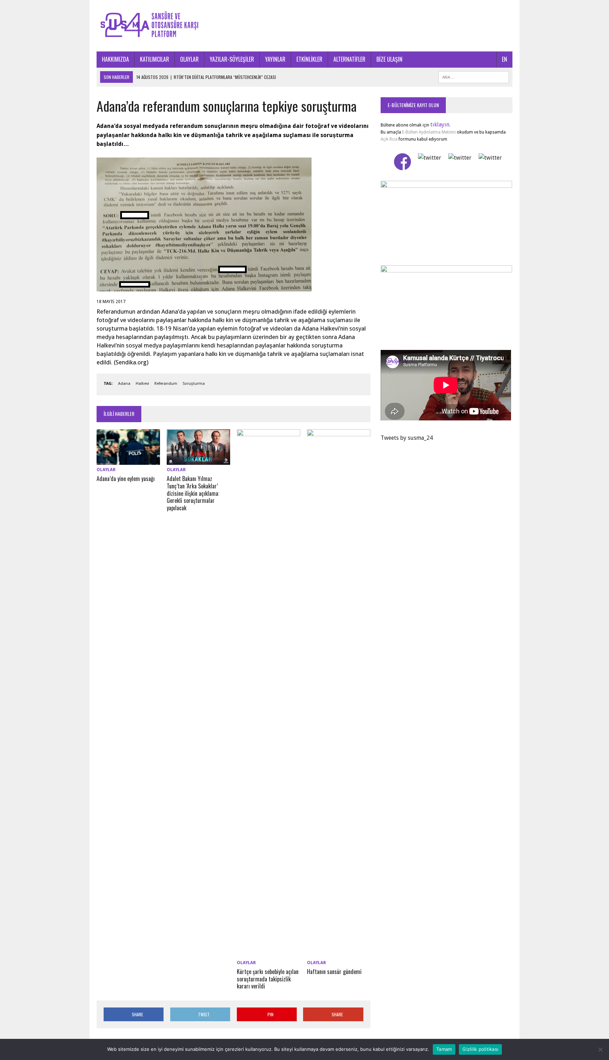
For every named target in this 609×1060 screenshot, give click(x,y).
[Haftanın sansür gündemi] (338, 953)
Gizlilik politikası (480, 1049)
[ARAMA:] (473, 76)
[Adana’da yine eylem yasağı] (128, 460)
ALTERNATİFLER (349, 59)
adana (124, 383)
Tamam (444, 1049)
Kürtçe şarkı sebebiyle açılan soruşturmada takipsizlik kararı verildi (268, 979)
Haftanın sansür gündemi (334, 971)
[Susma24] (304, 25)
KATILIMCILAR (154, 59)
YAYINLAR (275, 59)
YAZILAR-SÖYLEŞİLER (232, 59)
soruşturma (194, 383)
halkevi (142, 383)
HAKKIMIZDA (115, 59)
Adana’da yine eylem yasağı (126, 478)
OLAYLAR (189, 59)
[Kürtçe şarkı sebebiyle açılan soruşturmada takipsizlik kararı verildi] (268, 953)
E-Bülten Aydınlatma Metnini (429, 132)
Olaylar (106, 469)
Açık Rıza (389, 139)
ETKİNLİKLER (309, 59)
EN (504, 59)
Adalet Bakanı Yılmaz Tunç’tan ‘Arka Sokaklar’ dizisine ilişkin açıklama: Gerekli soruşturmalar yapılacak (193, 493)
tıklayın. (440, 124)
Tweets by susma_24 (407, 438)
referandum (165, 383)
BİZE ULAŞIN (389, 59)
